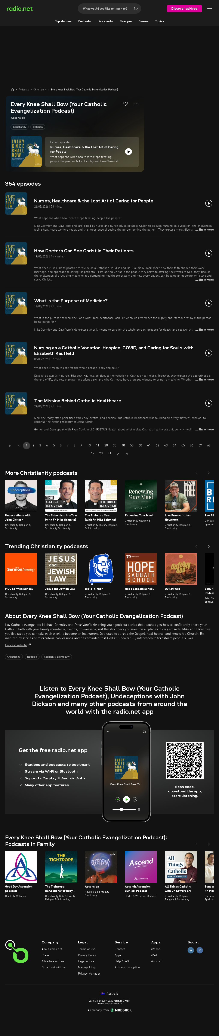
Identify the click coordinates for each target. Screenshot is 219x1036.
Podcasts (84, 21)
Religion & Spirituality (57, 657)
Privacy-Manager (89, 973)
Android (156, 961)
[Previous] (196, 471)
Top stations (63, 21)
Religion (38, 127)
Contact (120, 949)
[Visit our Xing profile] (199, 950)
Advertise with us (53, 961)
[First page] (10, 445)
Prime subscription (127, 967)
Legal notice (86, 961)
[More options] (136, 103)
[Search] (136, 8)
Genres (143, 21)
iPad (154, 955)
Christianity (19, 127)
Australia (112, 993)
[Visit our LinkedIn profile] (190, 950)
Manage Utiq (86, 967)
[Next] (209, 471)
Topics (159, 21)
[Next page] (118, 453)
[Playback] (128, 151)
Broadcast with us (54, 967)
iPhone (155, 949)
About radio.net (52, 949)
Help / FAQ (122, 961)
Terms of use (86, 949)
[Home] (12, 89)
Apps (118, 955)
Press (45, 955)
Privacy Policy (87, 955)
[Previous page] (18, 445)
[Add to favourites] (125, 103)
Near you (126, 21)
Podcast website (16, 645)
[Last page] (126, 453)
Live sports (105, 21)
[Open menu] (209, 8)
